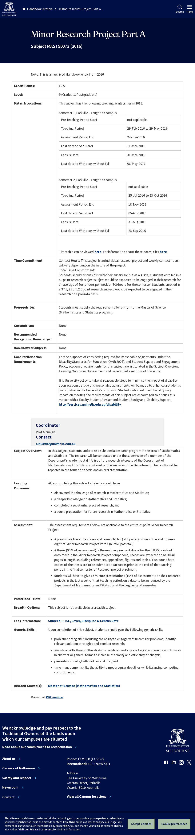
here (97, 252)
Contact (8, 797)
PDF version (54, 697)
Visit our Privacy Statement (35, 829)
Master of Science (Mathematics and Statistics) (84, 685)
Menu (190, 11)
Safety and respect (16, 778)
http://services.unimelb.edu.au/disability (90, 404)
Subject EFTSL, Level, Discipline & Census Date (83, 621)
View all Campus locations (86, 796)
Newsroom (10, 787)
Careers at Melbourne (18, 768)
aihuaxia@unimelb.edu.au (56, 444)
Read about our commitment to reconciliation (37, 747)
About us (8, 759)
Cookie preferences (174, 824)
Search (180, 11)
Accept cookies (141, 824)
